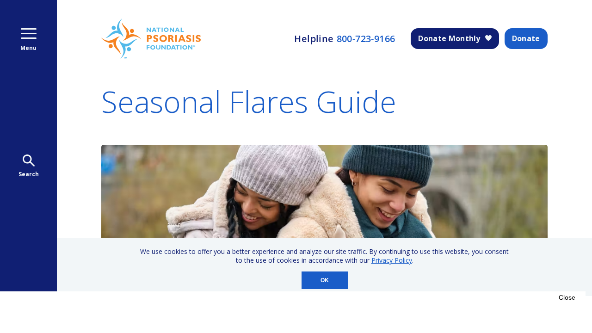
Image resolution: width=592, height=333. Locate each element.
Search (28, 174)
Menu (28, 48)
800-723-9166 (366, 38)
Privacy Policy (391, 260)
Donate (526, 38)
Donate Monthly (449, 38)
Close (567, 297)
